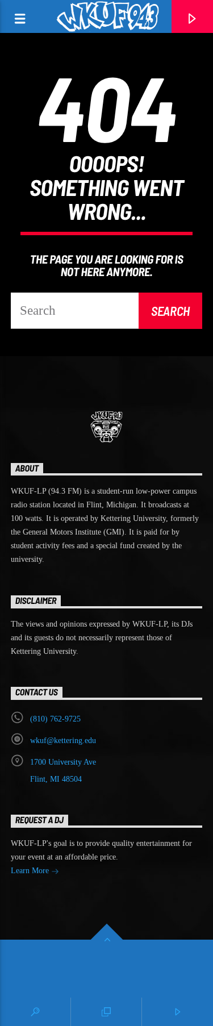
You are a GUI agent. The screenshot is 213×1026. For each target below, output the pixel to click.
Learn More (31, 870)
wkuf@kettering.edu (63, 740)
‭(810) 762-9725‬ (55, 719)
